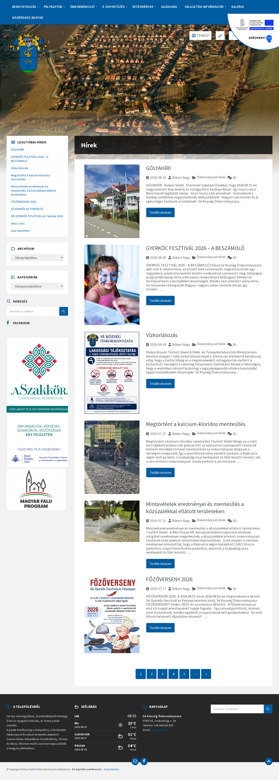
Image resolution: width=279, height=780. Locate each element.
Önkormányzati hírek (211, 177)
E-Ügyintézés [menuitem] (113, 7)
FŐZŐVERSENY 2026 (169, 579)
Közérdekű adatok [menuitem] (27, 17)
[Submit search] (63, 311)
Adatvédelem (111, 769)
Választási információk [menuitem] (204, 7)
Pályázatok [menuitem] (53, 7)
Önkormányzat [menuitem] (82, 7)
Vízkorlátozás (162, 335)
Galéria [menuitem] (237, 7)
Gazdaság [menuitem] (169, 7)
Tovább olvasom (160, 212)
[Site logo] (28, 52)
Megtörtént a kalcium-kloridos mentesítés (195, 423)
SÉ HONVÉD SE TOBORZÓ (27, 209)
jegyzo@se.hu (160, 730)
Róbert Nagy (181, 177)
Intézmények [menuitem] (142, 7)
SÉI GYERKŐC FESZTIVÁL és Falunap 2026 (37, 216)
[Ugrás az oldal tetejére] (268, 761)
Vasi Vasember (20, 231)
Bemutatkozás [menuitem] (24, 7)
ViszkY (32, 769)
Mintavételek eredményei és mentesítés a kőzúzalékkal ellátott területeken (195, 507)
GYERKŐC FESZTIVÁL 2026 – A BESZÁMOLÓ (195, 248)
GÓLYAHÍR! (158, 168)
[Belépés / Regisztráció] (220, 35)
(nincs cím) (18, 223)
